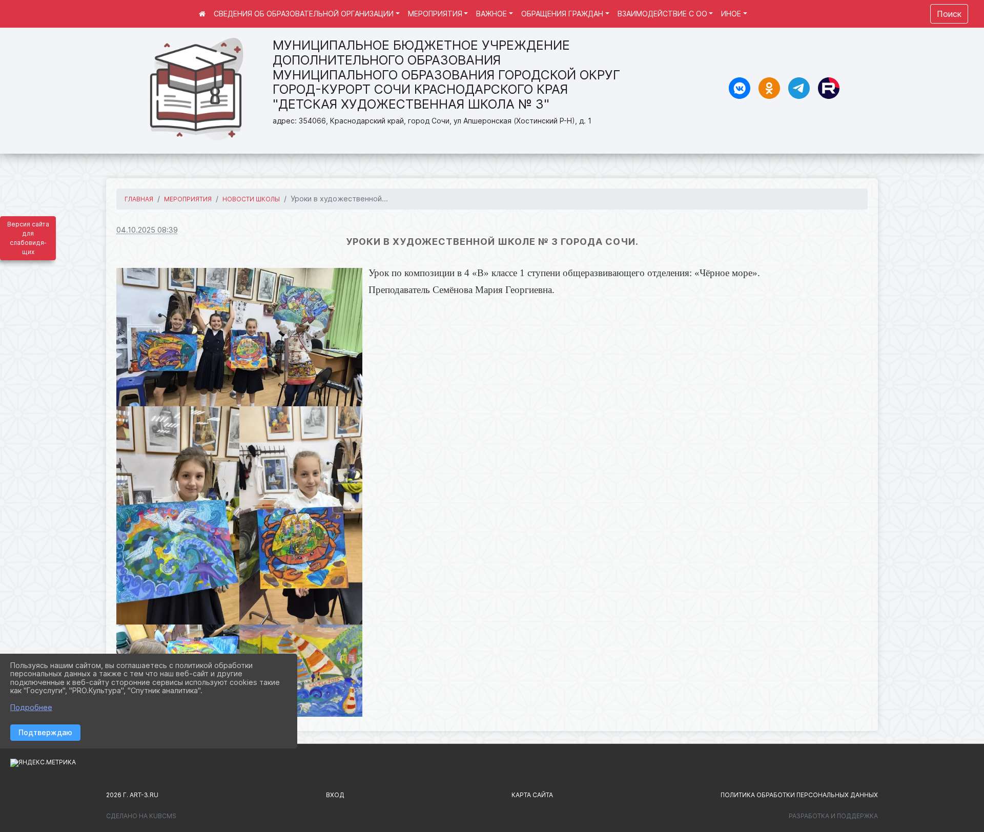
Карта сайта (532, 795)
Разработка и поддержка (833, 816)
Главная (139, 199)
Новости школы (251, 199)
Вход (335, 795)
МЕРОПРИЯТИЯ (435, 13)
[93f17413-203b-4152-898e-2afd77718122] (300, 515)
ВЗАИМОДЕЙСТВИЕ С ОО (662, 13)
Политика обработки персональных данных (799, 795)
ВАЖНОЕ (491, 13)
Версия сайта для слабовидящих (28, 238)
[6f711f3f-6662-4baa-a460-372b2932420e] (177, 515)
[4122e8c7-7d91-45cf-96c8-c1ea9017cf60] (300, 671)
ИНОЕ (731, 13)
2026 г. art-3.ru (132, 795)
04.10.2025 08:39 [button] (147, 229)
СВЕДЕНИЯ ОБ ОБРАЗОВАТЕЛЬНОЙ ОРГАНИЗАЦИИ (304, 13)
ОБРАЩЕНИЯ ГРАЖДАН (562, 13)
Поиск (949, 14)
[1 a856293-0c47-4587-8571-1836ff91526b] (239, 337)
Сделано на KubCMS (141, 816)
